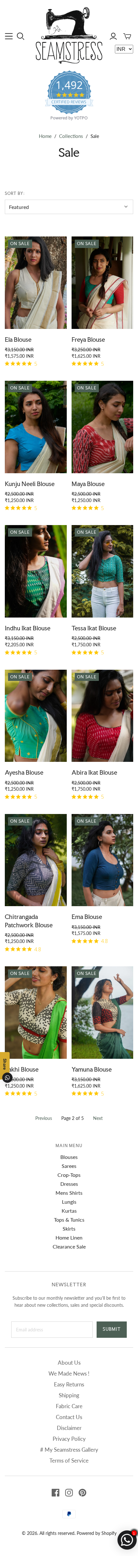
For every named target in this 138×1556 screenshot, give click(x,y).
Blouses (69, 1157)
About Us (69, 1362)
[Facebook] (55, 1492)
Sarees (69, 1166)
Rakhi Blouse (22, 1069)
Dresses (69, 1184)
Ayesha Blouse (24, 772)
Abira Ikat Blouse (94, 772)
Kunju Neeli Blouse (30, 484)
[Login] (113, 36)
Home (45, 136)
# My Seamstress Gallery (69, 1449)
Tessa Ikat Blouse (94, 628)
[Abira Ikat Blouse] (103, 716)
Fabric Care (69, 1406)
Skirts (69, 1228)
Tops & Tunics (69, 1220)
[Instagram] (69, 1492)
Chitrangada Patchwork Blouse (29, 921)
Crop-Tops (69, 1175)
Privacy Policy (69, 1438)
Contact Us (69, 1417)
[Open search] (21, 36)
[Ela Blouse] (36, 282)
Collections (71, 136)
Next (98, 1118)
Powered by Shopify (96, 1533)
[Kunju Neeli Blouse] (36, 427)
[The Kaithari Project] (69, 34)
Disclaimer (69, 1427)
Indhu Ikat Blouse (27, 628)
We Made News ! (69, 1373)
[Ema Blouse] (103, 860)
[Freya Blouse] (103, 282)
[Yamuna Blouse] (103, 1012)
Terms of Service (69, 1460)
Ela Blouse (18, 339)
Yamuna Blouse (92, 1069)
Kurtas (69, 1211)
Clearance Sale (69, 1246)
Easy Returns (69, 1384)
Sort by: (15, 193)
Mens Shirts (69, 1193)
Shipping (69, 1395)
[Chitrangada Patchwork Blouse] (36, 860)
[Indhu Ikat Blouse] (36, 571)
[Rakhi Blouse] (36, 1012)
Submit (112, 1329)
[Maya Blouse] (103, 427)
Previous (43, 1118)
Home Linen (69, 1237)
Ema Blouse (87, 917)
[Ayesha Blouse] (36, 716)
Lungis (69, 1202)
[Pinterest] (82, 1492)
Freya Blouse (88, 339)
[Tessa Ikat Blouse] (103, 571)
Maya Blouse (88, 484)
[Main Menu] (9, 36)
